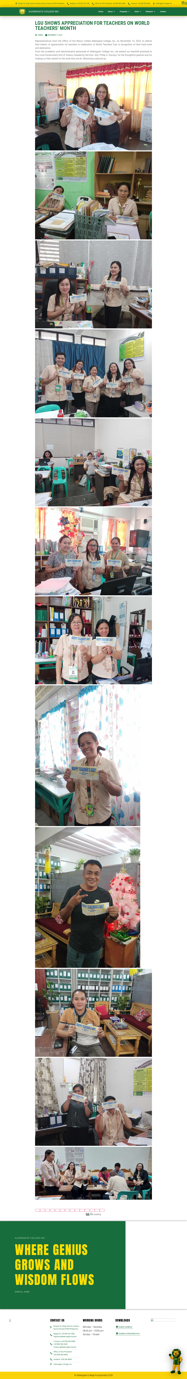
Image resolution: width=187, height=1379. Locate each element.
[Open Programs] (129, 11)
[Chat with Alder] (175, 1362)
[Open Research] (154, 11)
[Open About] (114, 11)
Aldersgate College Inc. (44, 11)
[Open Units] (140, 11)
